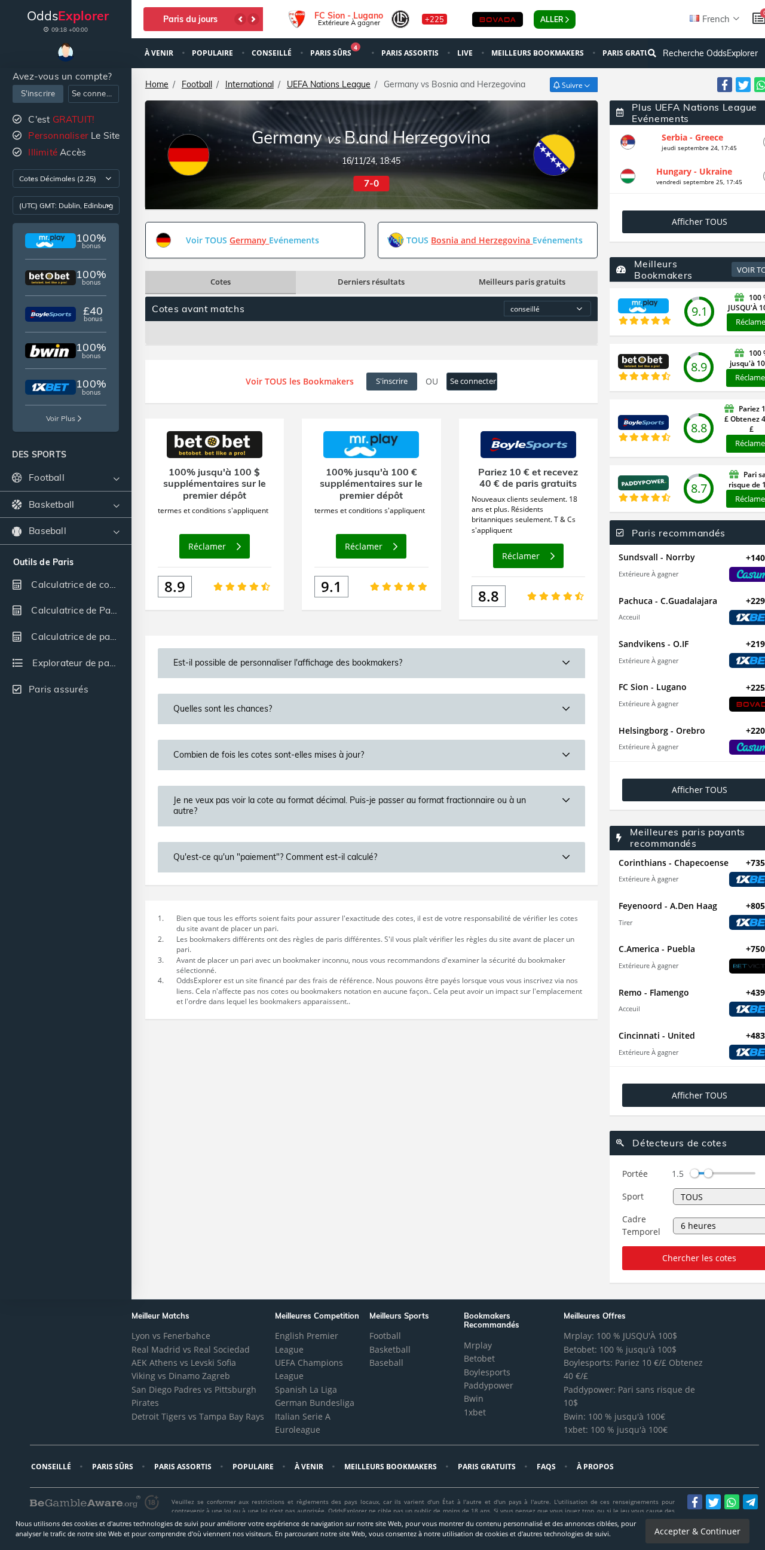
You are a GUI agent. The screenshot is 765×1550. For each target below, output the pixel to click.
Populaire (213, 53)
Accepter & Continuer (697, 1531)
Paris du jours (190, 19)
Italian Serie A (303, 1416)
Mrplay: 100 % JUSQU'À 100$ (620, 1335)
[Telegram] (750, 1501)
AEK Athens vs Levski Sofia (183, 1362)
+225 (434, 19)
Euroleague (297, 1429)
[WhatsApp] (731, 1501)
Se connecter (95, 93)
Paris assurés (58, 689)
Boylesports (487, 1372)
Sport (633, 1196)
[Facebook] (724, 84)
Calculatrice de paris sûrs (80, 636)
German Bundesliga (314, 1402)
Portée (635, 1173)
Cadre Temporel (641, 1225)
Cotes (220, 281)
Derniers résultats (371, 281)
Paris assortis (410, 53)
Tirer (625, 922)
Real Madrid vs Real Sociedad (190, 1349)
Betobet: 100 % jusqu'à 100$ (620, 1349)
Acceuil (629, 616)
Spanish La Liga (306, 1389)
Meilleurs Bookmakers (538, 53)
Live (466, 53)
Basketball (390, 1349)
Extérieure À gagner (648, 573)
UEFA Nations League (329, 84)
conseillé (272, 53)
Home (157, 84)
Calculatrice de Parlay (78, 610)
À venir (160, 53)
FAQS (547, 1466)
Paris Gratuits (488, 1466)
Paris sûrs (333, 51)
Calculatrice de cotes (75, 584)
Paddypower (488, 1385)
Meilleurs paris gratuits (522, 281)
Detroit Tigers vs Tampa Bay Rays (197, 1416)
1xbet (475, 1412)
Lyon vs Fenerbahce (170, 1335)
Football (197, 84)
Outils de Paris (43, 562)
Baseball (386, 1362)
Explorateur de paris (75, 663)
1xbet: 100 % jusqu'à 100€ (616, 1429)
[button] (240, 19)
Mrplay (478, 1345)
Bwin (474, 1398)
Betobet (479, 1358)
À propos (596, 1466)
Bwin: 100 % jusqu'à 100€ (614, 1416)
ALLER (551, 19)
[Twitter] (743, 84)
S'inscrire (38, 93)
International (249, 84)
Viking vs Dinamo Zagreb (180, 1375)
